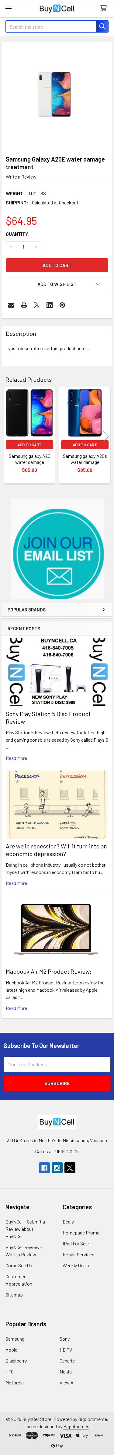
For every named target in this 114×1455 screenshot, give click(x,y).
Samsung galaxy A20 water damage (29, 459)
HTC (9, 1371)
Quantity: (18, 234)
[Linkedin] (49, 305)
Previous (8, 436)
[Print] (24, 305)
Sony (65, 1339)
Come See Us (18, 1265)
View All (67, 1382)
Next (106, 436)
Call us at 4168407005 (57, 1151)
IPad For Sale (76, 1243)
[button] (57, 549)
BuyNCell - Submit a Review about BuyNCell (25, 1229)
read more (16, 758)
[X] (36, 305)
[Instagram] (57, 1167)
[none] (57, 97)
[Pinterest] (62, 305)
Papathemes (76, 1426)
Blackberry (16, 1360)
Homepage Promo (81, 1232)
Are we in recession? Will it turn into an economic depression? (56, 849)
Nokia (66, 1371)
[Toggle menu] (8, 8)
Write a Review (21, 176)
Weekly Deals (76, 1265)
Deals (68, 1221)
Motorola (14, 1382)
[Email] (11, 305)
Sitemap (14, 1294)
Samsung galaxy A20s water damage (85, 459)
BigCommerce (92, 1419)
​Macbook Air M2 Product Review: (49, 971)
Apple (11, 1349)
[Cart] (104, 8)
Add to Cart (29, 444)
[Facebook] (44, 1167)
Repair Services (79, 1254)
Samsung (14, 1339)
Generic (67, 1360)
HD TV (66, 1349)
